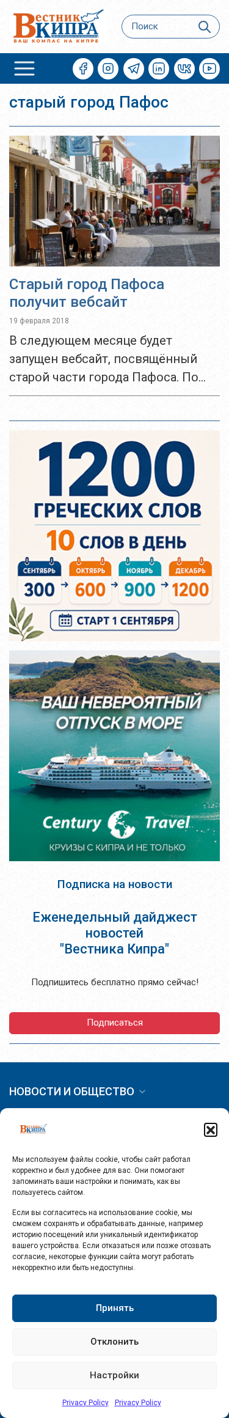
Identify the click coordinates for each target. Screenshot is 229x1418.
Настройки (114, 1375)
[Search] (205, 26)
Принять (115, 1307)
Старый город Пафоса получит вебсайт (86, 293)
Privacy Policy (85, 1402)
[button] (211, 1129)
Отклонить (114, 1341)
